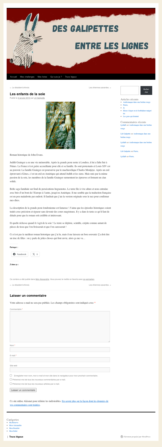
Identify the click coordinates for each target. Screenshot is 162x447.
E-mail (13, 355)
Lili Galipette (39, 97)
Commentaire (16, 309)
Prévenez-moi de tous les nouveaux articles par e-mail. (36, 383)
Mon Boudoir (14, 428)
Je (124, 107)
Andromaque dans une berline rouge (136, 102)
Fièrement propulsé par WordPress (137, 436)
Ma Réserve (13, 422)
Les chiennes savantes (100, 87)
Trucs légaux (71, 76)
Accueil (13, 76)
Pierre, (125, 105)
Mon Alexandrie (42, 279)
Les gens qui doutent (131, 116)
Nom (12, 345)
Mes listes (42, 76)
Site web (13, 365)
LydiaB (123, 125)
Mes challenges (27, 76)
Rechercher (146, 90)
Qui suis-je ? (56, 76)
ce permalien (88, 279)
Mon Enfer (13, 431)
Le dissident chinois (19, 87)
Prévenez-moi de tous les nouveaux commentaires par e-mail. (39, 379)
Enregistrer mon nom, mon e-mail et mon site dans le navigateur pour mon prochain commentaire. (56, 375)
